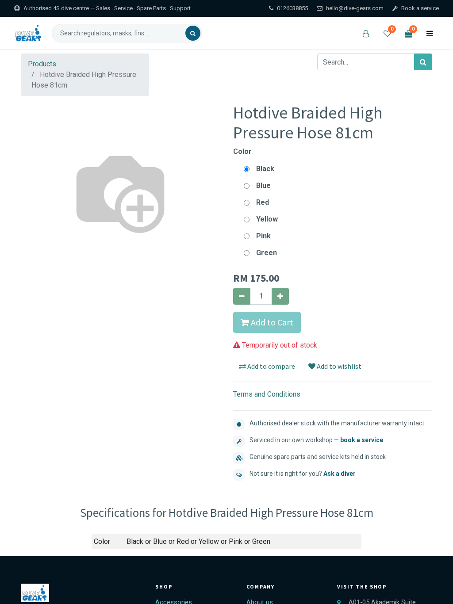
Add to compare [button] (270, 366)
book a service (361, 439)
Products (42, 64)
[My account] (366, 33)
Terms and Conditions (266, 394)
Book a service (420, 8)
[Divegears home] (29, 33)
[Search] (192, 33)
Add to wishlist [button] (338, 366)
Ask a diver (339, 473)
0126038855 (292, 8)
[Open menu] (429, 33)
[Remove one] (241, 296)
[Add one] (280, 296)
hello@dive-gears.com (355, 8)
